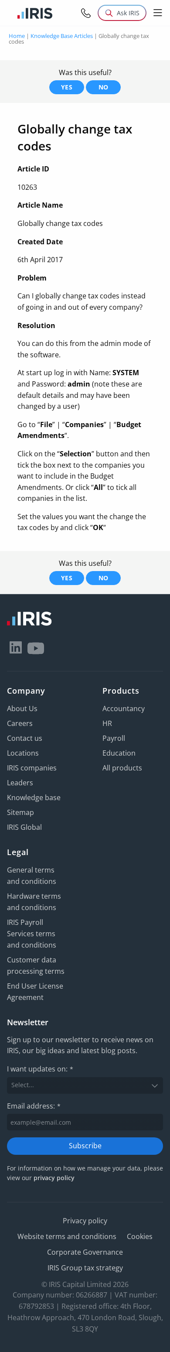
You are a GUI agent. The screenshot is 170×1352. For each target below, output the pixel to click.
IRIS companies (32, 768)
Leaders (20, 782)
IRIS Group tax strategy (85, 1268)
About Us (22, 708)
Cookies (140, 1236)
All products (122, 768)
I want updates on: (40, 1069)
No (104, 87)
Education (119, 753)
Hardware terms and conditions (34, 901)
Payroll (113, 738)
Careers (20, 723)
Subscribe (85, 1145)
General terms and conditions (31, 875)
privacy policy (54, 1178)
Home (17, 36)
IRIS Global (24, 827)
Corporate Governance (85, 1252)
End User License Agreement (35, 991)
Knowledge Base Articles (62, 36)
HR (107, 723)
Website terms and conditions (66, 1236)
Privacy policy (85, 1220)
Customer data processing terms (36, 965)
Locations (23, 753)
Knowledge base (34, 797)
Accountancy (123, 708)
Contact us (24, 738)
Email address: (34, 1106)
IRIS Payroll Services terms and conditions (31, 933)
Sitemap (20, 812)
